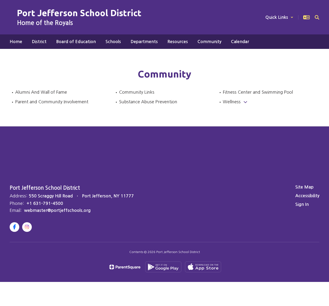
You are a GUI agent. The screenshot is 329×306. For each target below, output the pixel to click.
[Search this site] (317, 17)
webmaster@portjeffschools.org (57, 210)
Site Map (304, 187)
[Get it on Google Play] (163, 266)
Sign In (302, 204)
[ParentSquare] (125, 267)
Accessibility (307, 196)
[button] (279, 17)
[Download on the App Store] (203, 266)
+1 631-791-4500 (44, 203)
